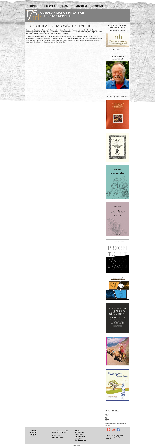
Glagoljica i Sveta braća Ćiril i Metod (59, 26)
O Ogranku (33, 432)
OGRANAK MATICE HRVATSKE (62, 12)
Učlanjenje (33, 434)
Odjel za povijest (80, 440)
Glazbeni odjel (80, 436)
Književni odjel (79, 432)
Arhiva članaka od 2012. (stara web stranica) (60, 431)
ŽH (80, 445)
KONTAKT (99, 6)
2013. (107, 420)
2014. (107, 419)
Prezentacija (117, 49)
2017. (107, 414)
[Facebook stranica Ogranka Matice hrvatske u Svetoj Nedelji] (118, 429)
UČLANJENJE (81, 6)
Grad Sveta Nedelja (58, 437)
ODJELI (65, 6)
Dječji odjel (78, 438)
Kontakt (32, 436)
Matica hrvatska (57, 436)
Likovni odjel (79, 434)
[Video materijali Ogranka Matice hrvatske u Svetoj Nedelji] (114, 429)
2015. (107, 417)
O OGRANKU (49, 6)
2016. (107, 416)
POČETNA (32, 6)
